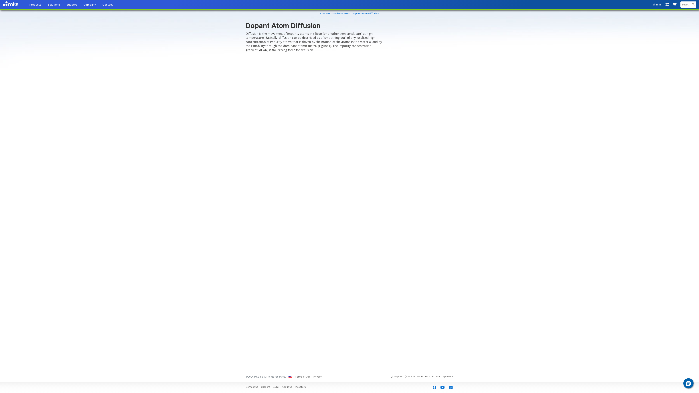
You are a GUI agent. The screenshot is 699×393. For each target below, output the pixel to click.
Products (325, 13)
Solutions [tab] (54, 5)
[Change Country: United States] (290, 377)
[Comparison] (667, 4)
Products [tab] (35, 5)
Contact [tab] (107, 5)
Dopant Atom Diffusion (365, 13)
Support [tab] (71, 5)
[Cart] (675, 4)
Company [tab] (90, 5)
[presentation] (349, 196)
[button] (688, 383)
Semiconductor (341, 13)
